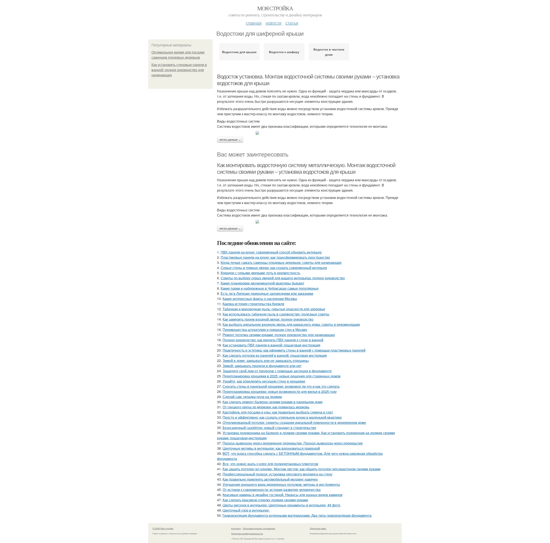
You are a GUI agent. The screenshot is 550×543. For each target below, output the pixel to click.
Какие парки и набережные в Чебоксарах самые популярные (270, 288)
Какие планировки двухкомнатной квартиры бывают (262, 283)
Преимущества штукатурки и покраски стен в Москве (265, 329)
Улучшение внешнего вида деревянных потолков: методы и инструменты (281, 484)
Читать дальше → (230, 139)
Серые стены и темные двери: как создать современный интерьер (274, 267)
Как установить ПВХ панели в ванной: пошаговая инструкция (271, 345)
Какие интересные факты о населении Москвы (260, 298)
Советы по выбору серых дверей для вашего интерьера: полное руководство (283, 277)
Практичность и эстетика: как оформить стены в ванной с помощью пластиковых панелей (294, 350)
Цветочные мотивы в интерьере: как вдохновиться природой (271, 448)
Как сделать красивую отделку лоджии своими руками (265, 499)
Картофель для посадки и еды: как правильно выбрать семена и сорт (278, 412)
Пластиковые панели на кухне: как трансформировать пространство (275, 257)
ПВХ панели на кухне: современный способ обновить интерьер (271, 252)
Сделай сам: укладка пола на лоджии (252, 396)
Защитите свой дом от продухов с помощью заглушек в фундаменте (277, 370)
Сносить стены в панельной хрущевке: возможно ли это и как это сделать (281, 386)
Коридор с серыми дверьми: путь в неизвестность (260, 272)
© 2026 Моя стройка (163, 528)
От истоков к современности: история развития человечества (272, 489)
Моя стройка (275, 8)
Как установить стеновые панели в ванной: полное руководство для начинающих (179, 70)
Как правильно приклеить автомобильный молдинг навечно (270, 479)
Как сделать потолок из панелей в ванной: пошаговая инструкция (275, 355)
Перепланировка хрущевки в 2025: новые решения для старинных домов (282, 376)
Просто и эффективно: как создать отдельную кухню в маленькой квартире (282, 417)
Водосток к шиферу (284, 52)
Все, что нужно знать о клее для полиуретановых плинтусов (270, 463)
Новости (273, 23)
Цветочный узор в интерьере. (246, 510)
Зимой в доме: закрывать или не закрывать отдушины (266, 360)
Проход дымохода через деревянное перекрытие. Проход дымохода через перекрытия (293, 443)
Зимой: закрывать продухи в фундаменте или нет (262, 365)
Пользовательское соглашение (259, 528)
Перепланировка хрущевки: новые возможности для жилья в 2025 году (280, 391)
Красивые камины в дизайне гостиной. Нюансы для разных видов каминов (282, 494)
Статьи (291, 23)
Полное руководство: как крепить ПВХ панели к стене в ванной (273, 339)
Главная (254, 23)
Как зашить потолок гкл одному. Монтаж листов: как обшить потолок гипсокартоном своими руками (301, 468)
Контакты (236, 528)
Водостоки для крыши (239, 52)
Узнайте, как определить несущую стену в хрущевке (264, 381)
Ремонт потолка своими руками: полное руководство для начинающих (279, 334)
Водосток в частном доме (328, 52)
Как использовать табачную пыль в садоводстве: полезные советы (276, 314)
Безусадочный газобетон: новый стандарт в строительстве (269, 427)
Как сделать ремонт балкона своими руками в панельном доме (273, 401)
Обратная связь (318, 528)
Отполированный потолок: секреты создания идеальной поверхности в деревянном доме (294, 422)
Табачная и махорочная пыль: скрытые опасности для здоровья (274, 308)
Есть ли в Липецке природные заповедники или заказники (267, 293)
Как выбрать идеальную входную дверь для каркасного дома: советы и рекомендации (291, 324)
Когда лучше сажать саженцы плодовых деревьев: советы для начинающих (281, 262)
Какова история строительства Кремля (253, 303)
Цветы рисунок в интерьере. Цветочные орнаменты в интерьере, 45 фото (281, 505)
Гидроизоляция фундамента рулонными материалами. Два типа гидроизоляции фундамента (297, 515)
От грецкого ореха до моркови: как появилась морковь (266, 407)
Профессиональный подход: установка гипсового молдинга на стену (277, 474)
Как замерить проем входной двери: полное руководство (268, 319)
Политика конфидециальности (247, 533)
